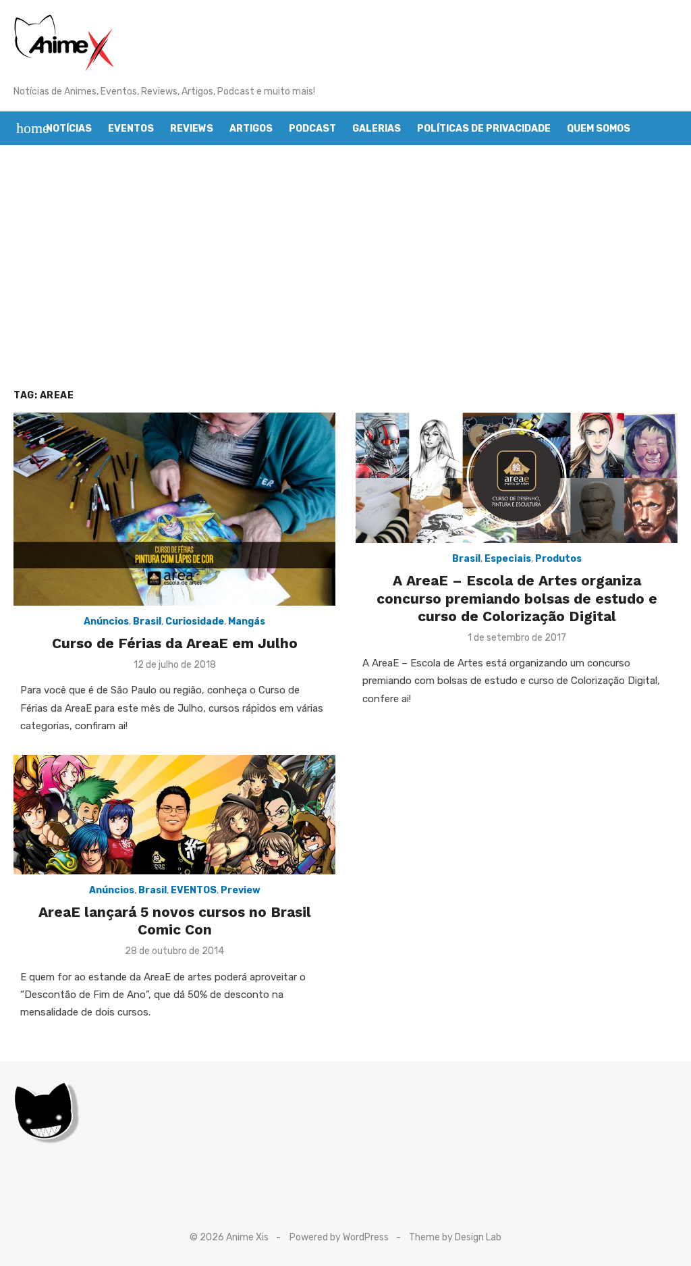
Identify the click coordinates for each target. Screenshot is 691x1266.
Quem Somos (598, 128)
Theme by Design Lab (455, 1237)
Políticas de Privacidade (484, 128)
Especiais (508, 558)
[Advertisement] (345, 266)
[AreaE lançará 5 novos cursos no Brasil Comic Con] (174, 814)
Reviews (191, 128)
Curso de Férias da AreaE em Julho (175, 643)
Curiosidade (194, 621)
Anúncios (106, 621)
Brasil (147, 621)
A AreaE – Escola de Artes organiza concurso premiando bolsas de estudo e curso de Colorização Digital (517, 598)
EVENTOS (194, 890)
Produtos (558, 558)
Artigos (251, 128)
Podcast (312, 128)
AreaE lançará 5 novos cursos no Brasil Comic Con (174, 920)
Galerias (376, 128)
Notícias (69, 128)
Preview (240, 890)
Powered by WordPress (339, 1237)
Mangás (246, 621)
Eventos (131, 128)
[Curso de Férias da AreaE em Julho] (174, 509)
